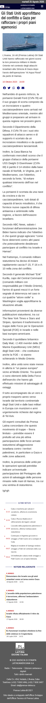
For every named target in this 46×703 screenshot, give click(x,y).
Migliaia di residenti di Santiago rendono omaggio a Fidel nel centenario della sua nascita (26, 549)
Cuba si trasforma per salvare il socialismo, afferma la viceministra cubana (24, 512)
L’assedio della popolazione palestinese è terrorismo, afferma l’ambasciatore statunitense (26, 529)
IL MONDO (10, 573)
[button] (4, 88)
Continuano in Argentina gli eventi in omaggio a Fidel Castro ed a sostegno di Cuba (26, 539)
